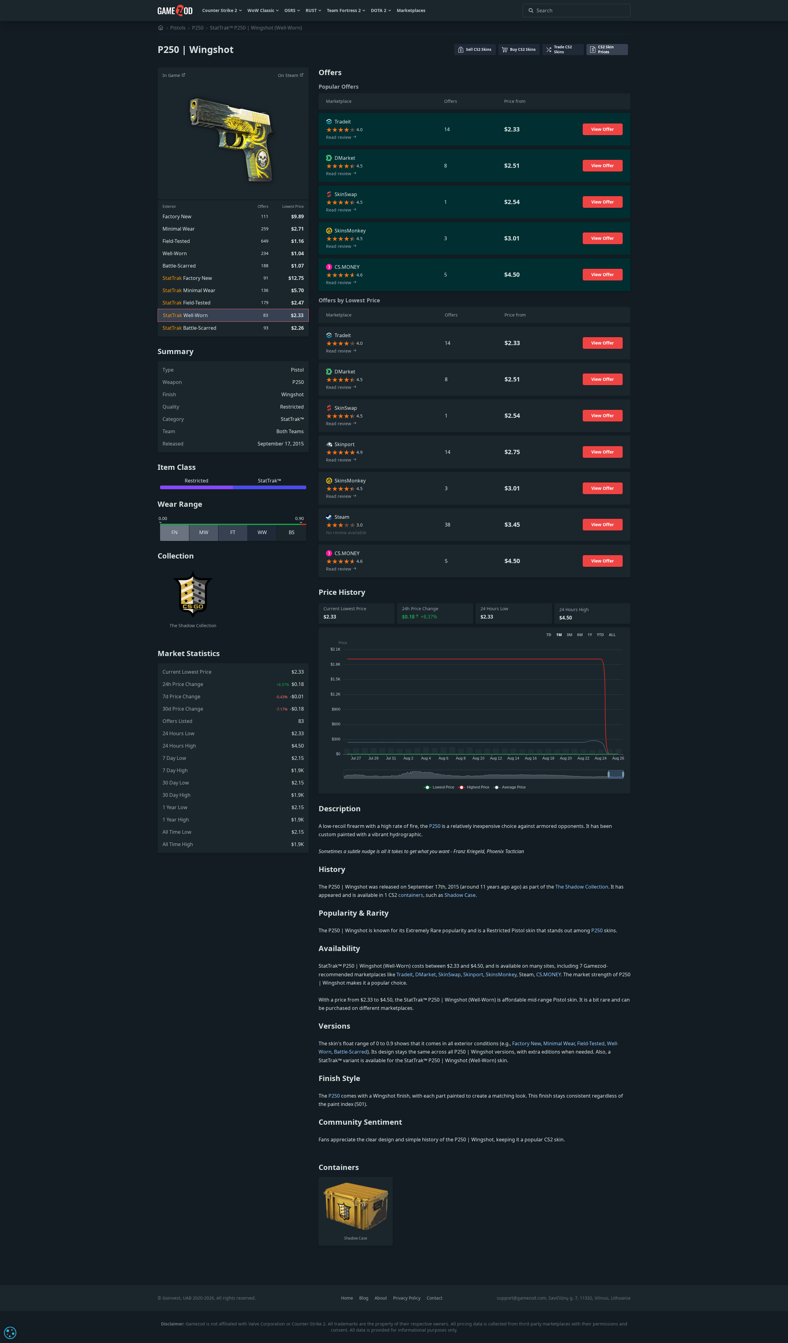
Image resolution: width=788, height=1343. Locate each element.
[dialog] (10, 1333)
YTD (600, 634)
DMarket (425, 974)
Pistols (178, 27)
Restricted (292, 406)
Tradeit (404, 974)
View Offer (602, 129)
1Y (590, 634)
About (381, 1298)
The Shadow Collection (581, 886)
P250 (197, 27)
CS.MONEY (548, 974)
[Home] (161, 27)
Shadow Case (460, 895)
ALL (612, 634)
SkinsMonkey (501, 974)
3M (569, 634)
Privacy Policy (407, 1298)
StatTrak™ (292, 419)
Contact (434, 1298)
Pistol (297, 369)
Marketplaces (411, 10)
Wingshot (292, 394)
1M (559, 634)
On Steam (289, 75)
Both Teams (290, 431)
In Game (172, 75)
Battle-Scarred (350, 1051)
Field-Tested (591, 1043)
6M (580, 634)
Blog (364, 1298)
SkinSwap (449, 974)
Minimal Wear (559, 1043)
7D (548, 634)
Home (347, 1298)
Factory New (526, 1043)
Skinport (473, 974)
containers (410, 895)
